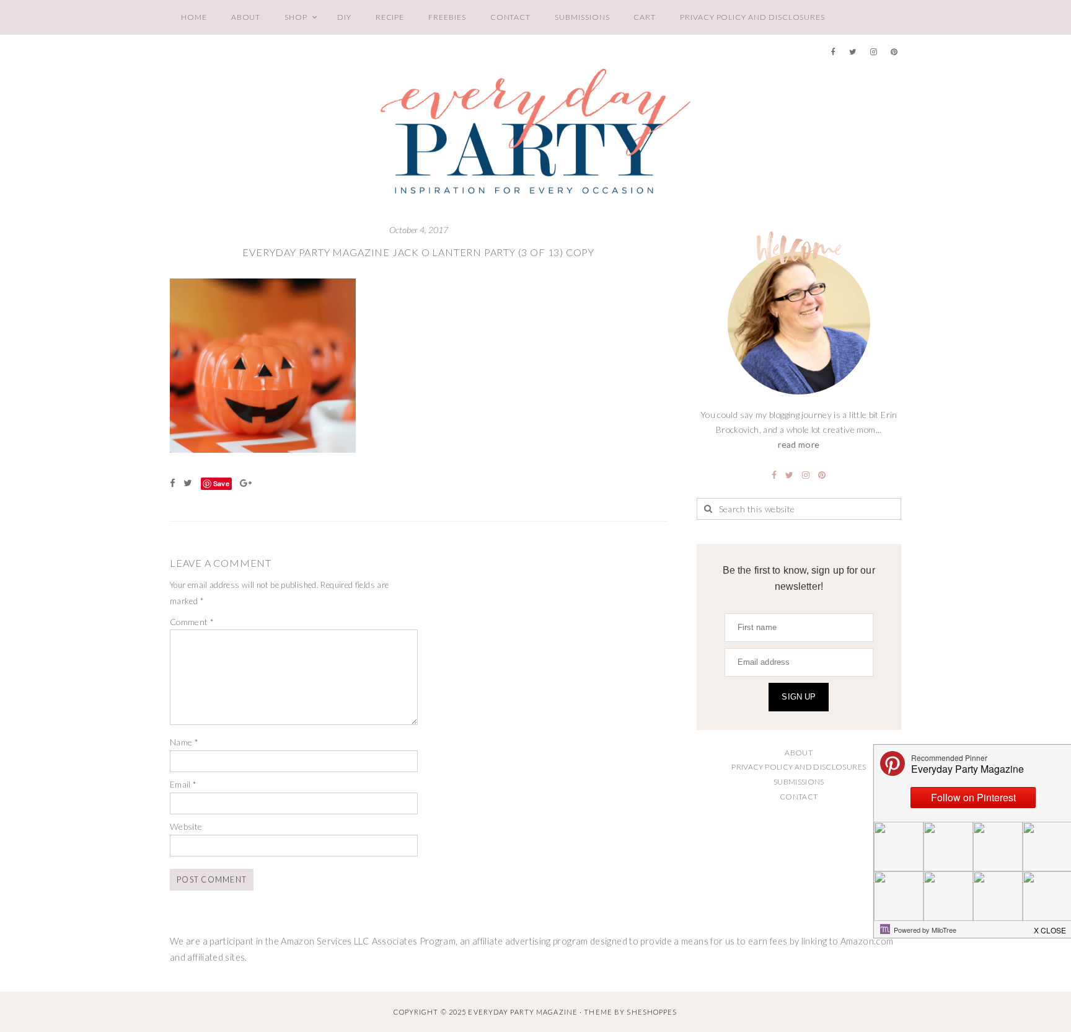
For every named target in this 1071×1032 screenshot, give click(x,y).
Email (183, 784)
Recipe (390, 17)
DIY (344, 17)
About (246, 17)
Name (184, 742)
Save (221, 483)
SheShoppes (652, 1012)
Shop (295, 17)
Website (186, 826)
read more (798, 444)
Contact (510, 17)
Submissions (582, 17)
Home (194, 17)
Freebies (446, 17)
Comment (192, 621)
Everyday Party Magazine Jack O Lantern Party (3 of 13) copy (418, 252)
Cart (644, 17)
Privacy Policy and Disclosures (752, 17)
